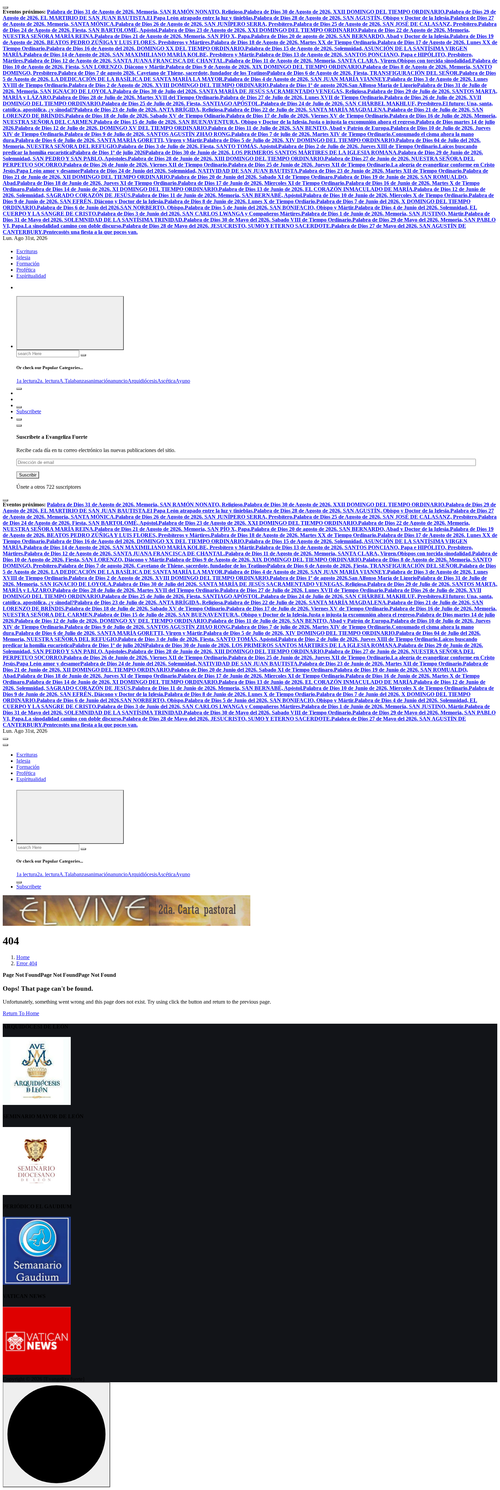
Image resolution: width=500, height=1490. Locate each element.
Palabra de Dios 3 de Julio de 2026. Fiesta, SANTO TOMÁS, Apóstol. (198, 146)
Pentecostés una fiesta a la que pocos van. (90, 232)
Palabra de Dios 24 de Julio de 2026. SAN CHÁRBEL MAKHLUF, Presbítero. (352, 103)
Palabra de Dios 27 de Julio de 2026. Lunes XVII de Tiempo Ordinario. (302, 97)
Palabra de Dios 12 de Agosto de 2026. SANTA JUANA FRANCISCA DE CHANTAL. (124, 61)
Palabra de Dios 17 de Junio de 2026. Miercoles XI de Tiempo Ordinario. (262, 183)
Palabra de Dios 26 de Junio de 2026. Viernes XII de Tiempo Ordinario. (145, 165)
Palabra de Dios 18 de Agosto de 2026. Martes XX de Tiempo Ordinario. (294, 42)
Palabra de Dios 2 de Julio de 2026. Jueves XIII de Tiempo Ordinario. (358, 146)
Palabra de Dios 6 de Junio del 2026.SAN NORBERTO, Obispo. (111, 207)
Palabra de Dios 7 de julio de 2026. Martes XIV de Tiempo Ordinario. (311, 134)
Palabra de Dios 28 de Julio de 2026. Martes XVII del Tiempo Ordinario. (136, 97)
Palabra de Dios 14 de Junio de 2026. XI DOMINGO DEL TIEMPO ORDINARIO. (122, 189)
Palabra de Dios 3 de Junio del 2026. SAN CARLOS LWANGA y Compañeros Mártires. (199, 213)
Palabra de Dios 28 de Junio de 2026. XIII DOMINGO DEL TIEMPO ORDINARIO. (226, 158)
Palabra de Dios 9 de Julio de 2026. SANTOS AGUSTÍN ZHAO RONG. (148, 134)
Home (23, 957)
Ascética (166, 381)
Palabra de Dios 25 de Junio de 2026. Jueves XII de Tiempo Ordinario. (309, 165)
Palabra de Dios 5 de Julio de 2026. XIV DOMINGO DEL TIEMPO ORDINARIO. (299, 140)
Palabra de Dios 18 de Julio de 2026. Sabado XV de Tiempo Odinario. (145, 116)
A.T (63, 381)
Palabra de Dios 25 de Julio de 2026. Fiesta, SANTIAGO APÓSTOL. (181, 103)
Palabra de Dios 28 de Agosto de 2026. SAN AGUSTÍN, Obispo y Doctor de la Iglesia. (352, 18)
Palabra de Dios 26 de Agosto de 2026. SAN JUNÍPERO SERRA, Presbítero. (204, 24)
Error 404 (26, 963)
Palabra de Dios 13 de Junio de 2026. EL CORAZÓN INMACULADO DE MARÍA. (316, 189)
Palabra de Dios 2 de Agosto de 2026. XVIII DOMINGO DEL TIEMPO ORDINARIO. (169, 85)
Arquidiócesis (142, 381)
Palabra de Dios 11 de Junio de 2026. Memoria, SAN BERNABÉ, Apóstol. (217, 195)
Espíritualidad (31, 276)
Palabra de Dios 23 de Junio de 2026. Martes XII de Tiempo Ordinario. (381, 171)
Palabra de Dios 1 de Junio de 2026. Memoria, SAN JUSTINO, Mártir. (383, 213)
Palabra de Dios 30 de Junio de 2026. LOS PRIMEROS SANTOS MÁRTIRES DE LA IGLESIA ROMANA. (271, 152)
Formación (27, 263)
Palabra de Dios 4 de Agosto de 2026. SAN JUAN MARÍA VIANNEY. (305, 79)
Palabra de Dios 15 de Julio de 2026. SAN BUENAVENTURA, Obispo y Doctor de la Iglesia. (201, 122)
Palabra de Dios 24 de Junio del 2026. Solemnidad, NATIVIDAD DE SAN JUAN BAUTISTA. (189, 171)
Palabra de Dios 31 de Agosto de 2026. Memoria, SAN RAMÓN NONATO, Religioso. (145, 12)
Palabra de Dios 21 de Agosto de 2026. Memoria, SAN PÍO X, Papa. (173, 36)
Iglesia (23, 257)
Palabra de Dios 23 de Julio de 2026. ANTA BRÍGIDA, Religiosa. (149, 109)
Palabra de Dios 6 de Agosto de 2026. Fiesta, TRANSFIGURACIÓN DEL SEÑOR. (363, 73)
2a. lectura (48, 381)
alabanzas (78, 381)
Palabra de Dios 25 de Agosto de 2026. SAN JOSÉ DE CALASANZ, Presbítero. (386, 24)
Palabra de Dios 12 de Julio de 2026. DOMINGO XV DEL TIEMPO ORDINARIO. (111, 128)
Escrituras (26, 251)
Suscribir (27, 475)
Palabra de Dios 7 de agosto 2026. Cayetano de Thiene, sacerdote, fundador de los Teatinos (162, 73)
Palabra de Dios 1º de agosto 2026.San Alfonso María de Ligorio (343, 85)
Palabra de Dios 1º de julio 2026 (108, 152)
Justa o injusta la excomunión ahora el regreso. (362, 122)
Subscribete (28, 411)
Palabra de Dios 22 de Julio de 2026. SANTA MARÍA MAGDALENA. (305, 109)
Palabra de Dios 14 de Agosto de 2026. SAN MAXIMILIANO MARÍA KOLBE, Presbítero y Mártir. (139, 54)
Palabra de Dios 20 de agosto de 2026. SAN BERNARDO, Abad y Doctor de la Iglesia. (350, 36)
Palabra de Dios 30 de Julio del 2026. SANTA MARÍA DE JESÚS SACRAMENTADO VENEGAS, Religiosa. (240, 91)
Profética (25, 270)
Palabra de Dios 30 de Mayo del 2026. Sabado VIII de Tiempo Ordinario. (268, 220)
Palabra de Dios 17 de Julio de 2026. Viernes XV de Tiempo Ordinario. (307, 116)
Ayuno (183, 381)
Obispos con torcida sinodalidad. (434, 61)
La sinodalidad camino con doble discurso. (73, 226)
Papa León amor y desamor (48, 171)
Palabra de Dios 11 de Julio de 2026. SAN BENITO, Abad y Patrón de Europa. (299, 128)
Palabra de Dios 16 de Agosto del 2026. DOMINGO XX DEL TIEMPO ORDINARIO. (145, 48)
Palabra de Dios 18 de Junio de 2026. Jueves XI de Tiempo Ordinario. (97, 183)
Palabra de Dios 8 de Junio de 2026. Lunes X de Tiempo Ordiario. (240, 201)
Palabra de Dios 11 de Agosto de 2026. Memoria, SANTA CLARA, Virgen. (311, 61)
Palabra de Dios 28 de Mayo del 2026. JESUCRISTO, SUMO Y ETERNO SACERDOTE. (226, 226)
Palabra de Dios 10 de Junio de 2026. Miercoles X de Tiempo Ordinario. (386, 195)
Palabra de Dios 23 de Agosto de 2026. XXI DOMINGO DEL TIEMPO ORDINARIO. (258, 30)
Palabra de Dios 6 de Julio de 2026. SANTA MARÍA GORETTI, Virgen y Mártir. (109, 140)
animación (99, 381)
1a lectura (26, 381)
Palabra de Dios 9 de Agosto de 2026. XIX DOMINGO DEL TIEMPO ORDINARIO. (264, 67)
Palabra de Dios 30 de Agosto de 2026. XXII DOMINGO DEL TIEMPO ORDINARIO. (345, 12)
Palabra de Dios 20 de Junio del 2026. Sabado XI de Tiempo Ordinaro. (252, 177)
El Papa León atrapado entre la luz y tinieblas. (200, 18)
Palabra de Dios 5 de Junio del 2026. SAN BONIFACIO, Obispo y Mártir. (270, 207)
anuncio (119, 381)
